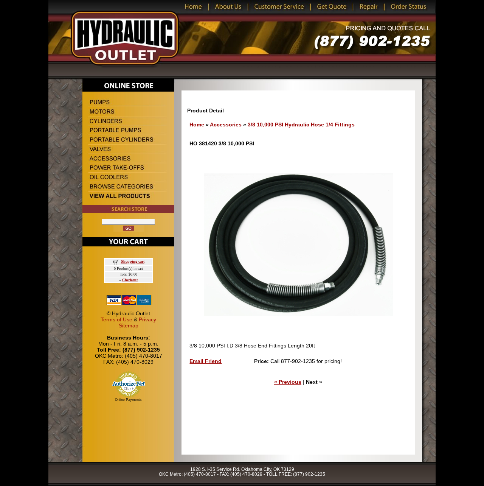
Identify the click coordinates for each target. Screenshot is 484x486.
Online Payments (128, 400)
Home (196, 125)
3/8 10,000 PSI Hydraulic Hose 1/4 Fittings (301, 125)
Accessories (226, 125)
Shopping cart (132, 261)
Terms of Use (117, 319)
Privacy (147, 319)
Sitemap (128, 325)
